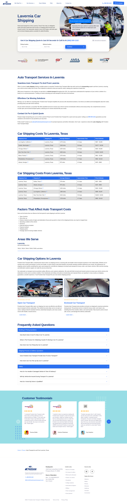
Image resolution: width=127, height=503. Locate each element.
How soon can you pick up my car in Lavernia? (34, 360)
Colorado (86, 490)
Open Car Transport (26, 303)
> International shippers (70, 485)
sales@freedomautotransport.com (41, 122)
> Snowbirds (68, 480)
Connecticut (87, 492)
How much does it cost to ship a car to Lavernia (34, 335)
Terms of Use (56, 499)
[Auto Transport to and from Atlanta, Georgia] (27, 162)
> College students (69, 482)
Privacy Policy (64, 499)
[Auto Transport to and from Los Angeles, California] (31, 141)
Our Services (30, 3)
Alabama (86, 479)
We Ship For (18, 3)
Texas (23, 450)
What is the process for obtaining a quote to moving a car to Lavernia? (42, 340)
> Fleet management (70, 490)
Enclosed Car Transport (74, 303)
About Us (59, 3)
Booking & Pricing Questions (27, 330)
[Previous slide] (18, 422)
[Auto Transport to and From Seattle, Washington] (29, 145)
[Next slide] (109, 422)
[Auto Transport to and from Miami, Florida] (26, 155)
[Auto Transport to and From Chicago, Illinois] (27, 148)
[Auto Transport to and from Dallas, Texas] (41, 181)
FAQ (51, 3)
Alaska (86, 481)
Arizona (86, 483)
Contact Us (68, 3)
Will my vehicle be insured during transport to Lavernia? (37, 376)
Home (19, 450)
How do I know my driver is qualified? (31, 381)
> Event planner (68, 493)
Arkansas (86, 486)
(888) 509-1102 (73, 40)
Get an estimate (119, 3)
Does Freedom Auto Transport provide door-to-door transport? (39, 355)
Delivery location (47, 44)
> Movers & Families (70, 469)
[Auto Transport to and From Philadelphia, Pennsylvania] (33, 158)
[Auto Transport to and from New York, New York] (30, 152)
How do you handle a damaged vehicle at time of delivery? (38, 371)
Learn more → (23, 314)
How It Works (42, 3)
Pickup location (24, 44)
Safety (21, 366)
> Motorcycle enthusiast (70, 474)
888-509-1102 (107, 3)
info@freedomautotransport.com (35, 480)
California (86, 488)
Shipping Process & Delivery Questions (31, 351)
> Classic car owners (70, 477)
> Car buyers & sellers (70, 472)
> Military (67, 488)
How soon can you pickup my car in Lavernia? (34, 345)
